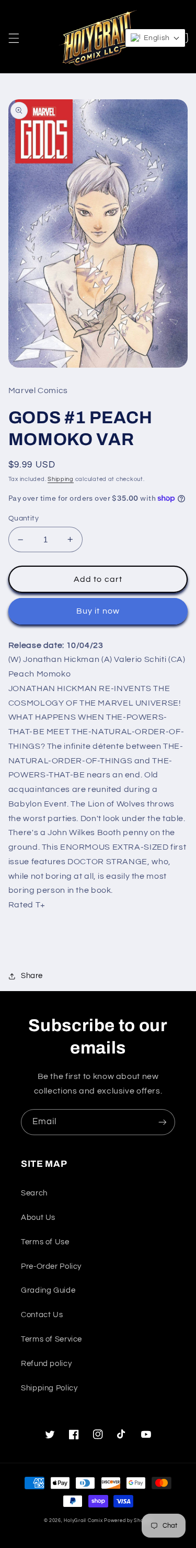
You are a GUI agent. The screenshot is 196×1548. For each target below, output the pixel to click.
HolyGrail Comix (83, 1520)
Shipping (61, 479)
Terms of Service (51, 1339)
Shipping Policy (49, 1388)
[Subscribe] (163, 1122)
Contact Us (42, 1315)
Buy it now (98, 611)
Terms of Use (45, 1242)
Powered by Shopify (128, 1520)
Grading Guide (48, 1290)
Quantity (23, 518)
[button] (14, 38)
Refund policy (46, 1364)
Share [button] (32, 976)
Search (34, 1193)
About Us (38, 1217)
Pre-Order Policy (51, 1266)
